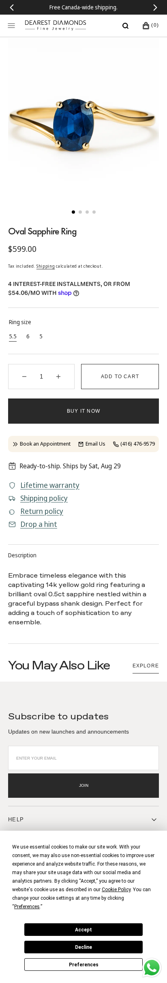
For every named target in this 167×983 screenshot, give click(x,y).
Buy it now (83, 411)
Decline (83, 947)
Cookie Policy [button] (116, 889)
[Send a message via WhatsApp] (152, 968)
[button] (125, 26)
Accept (83, 930)
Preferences (83, 965)
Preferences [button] (27, 906)
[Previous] (11, 7)
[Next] (155, 7)
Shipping (45, 266)
